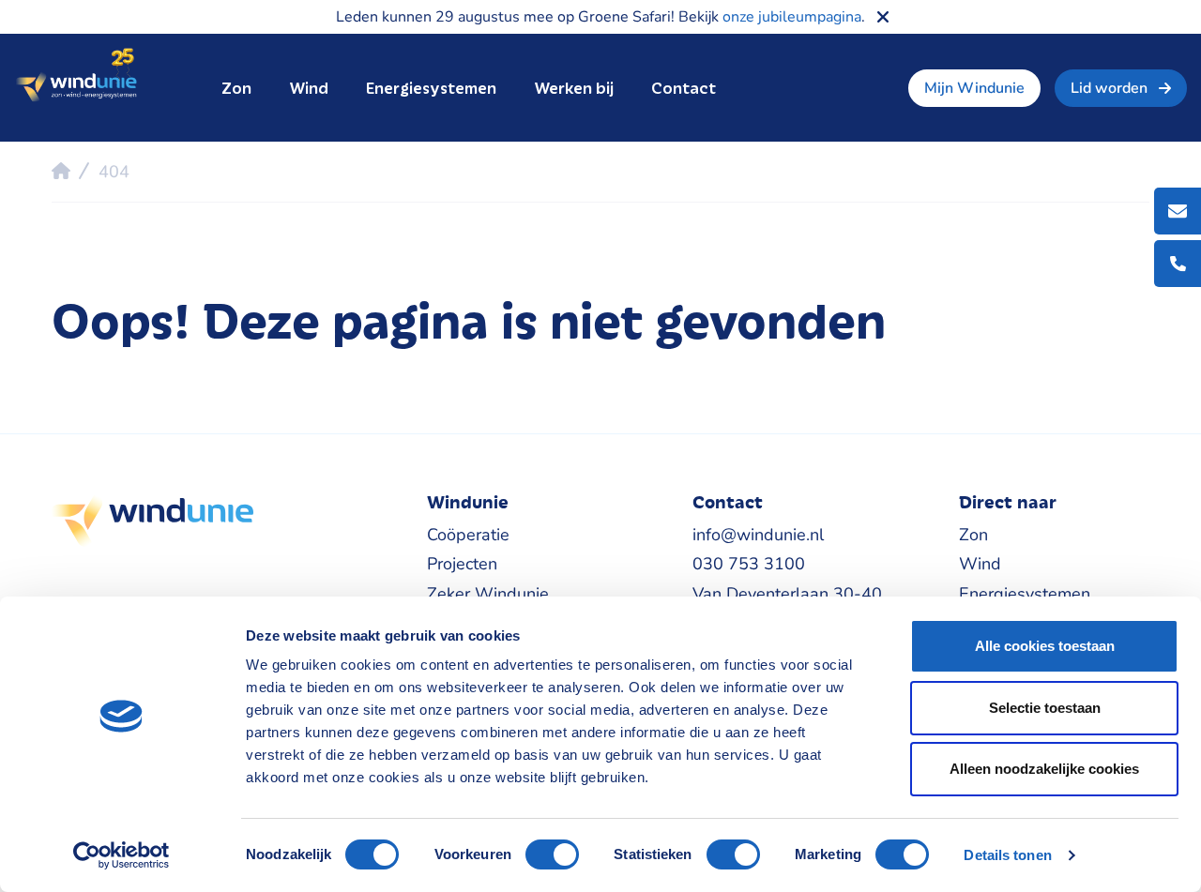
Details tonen (1007, 855)
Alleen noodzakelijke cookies (1044, 769)
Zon (236, 88)
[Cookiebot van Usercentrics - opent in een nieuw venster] (121, 855)
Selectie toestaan (1045, 708)
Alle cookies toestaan (1045, 646)
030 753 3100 (748, 563)
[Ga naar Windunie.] (61, 170)
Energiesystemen (431, 88)
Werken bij (574, 88)
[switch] (552, 854)
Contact (683, 88)
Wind (308, 88)
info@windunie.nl (758, 534)
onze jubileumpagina (791, 17)
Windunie (75, 76)
